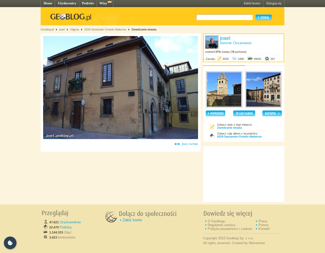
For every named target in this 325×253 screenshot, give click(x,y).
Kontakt (264, 229)
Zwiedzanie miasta (144, 29)
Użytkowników (70, 222)
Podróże (88, 3)
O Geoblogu (216, 221)
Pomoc (263, 225)
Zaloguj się (274, 3)
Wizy (103, 3)
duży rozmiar (190, 143)
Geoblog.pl (47, 29)
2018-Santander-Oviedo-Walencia (105, 29)
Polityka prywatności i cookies (230, 229)
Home (48, 3)
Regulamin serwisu (221, 225)
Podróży (66, 227)
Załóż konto (252, 3)
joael (62, 29)
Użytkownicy (67, 3)
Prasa (262, 221)
